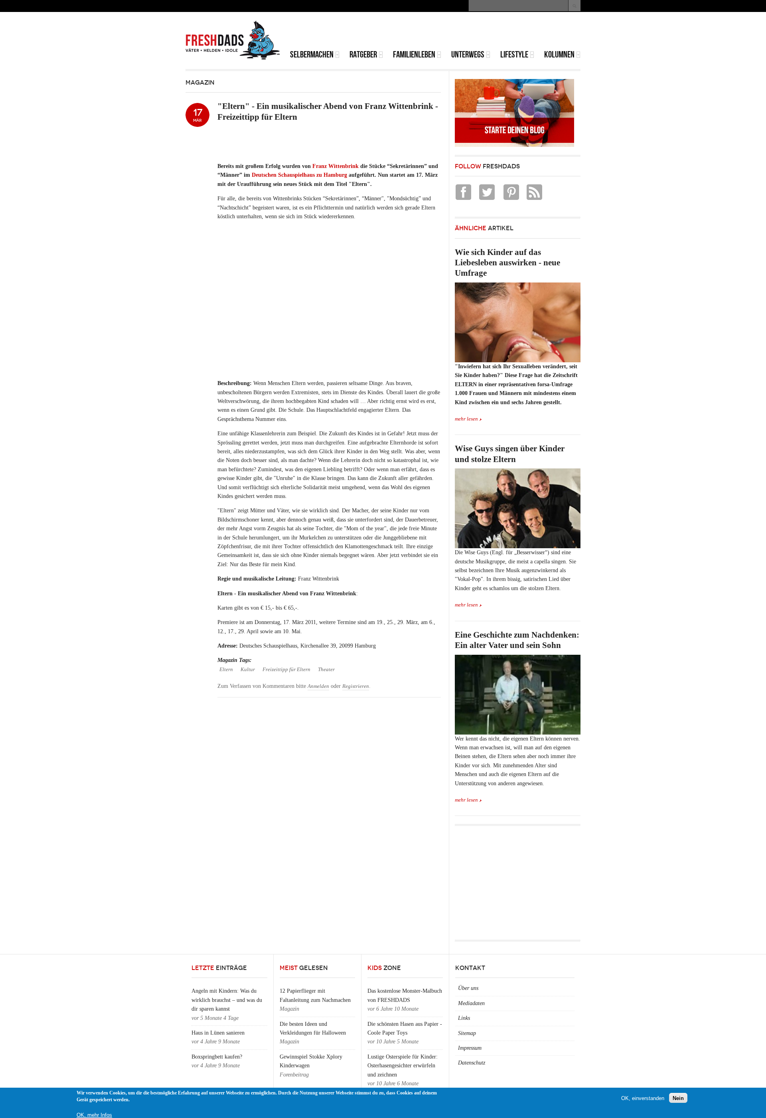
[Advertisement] (487, 32)
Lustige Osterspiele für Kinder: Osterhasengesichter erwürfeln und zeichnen (402, 1066)
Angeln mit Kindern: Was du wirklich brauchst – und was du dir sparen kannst (227, 1000)
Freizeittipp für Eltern (286, 669)
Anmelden (318, 686)
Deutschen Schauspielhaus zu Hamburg (299, 175)
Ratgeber (363, 54)
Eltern (226, 669)
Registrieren (355, 686)
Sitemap (467, 1033)
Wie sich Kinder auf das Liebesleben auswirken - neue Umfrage (507, 262)
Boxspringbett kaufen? (217, 1057)
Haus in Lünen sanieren (218, 1033)
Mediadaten (471, 1003)
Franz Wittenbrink (335, 166)
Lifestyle (514, 54)
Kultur (248, 669)
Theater (326, 669)
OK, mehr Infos (94, 1115)
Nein (678, 1098)
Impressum (470, 1048)
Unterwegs (467, 54)
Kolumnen (559, 54)
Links (464, 1018)
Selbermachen (312, 54)
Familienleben (414, 54)
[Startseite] (233, 40)
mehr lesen (466, 419)
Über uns (468, 988)
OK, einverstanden (642, 1098)
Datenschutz (471, 1063)
